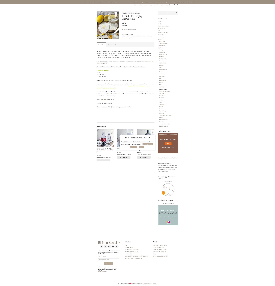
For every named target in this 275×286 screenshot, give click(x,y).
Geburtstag (161, 61)
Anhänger (161, 50)
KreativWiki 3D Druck (160, 245)
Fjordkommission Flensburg (150, 283)
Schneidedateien (161, 45)
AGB (126, 245)
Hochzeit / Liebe (163, 74)
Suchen (176, 13)
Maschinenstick (136, 12)
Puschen (161, 100)
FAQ (154, 254)
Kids (160, 78)
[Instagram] (105, 246)
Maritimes (161, 87)
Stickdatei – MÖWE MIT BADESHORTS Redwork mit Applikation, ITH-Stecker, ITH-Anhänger (105, 150)
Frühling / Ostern (163, 58)
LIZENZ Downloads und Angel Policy (137, 256)
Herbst (160, 71)
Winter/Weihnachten (164, 119)
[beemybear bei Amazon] (168, 189)
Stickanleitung (162, 111)
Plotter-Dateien (161, 41)
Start (123, 12)
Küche (160, 85)
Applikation (162, 52)
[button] (177, 5)
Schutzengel (162, 104)
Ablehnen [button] (142, 147)
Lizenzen (160, 39)
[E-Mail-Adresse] (101, 246)
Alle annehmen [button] (133, 147)
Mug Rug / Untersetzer (144, 36)
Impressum (128, 254)
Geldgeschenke (162, 63)
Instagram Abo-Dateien (163, 32)
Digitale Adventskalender (163, 26)
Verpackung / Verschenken (165, 115)
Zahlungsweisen (158, 247)
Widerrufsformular (131, 252)
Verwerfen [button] (190, 2)
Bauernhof (161, 56)
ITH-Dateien (129, 36)
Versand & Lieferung (160, 249)
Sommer (127, 38)
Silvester (161, 106)
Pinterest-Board (128, 107)
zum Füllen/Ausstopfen (164, 124)
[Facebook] (113, 246)
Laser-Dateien (161, 37)
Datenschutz (129, 247)
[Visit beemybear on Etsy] (168, 143)
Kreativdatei (160, 34)
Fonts (159, 30)
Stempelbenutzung (159, 252)
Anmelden (108, 264)
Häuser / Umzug (163, 69)
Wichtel (161, 117)
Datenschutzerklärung (102, 271)
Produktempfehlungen (160, 256)
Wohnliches (162, 121)
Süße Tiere (161, 113)
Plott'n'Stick (162, 98)
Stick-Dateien (128, 12)
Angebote (160, 21)
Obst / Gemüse (162, 95)
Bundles (160, 24)
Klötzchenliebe (162, 80)
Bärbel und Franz (163, 54)
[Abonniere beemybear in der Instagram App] (168, 215)
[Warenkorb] (174, 5)
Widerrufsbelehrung (132, 249)
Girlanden (161, 65)
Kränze (161, 82)
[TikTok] (117, 246)
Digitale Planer (161, 28)
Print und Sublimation (163, 43)
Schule (160, 102)
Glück (160, 67)
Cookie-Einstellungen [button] (147, 144)
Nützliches (161, 93)
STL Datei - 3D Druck (163, 126)
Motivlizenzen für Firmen (133, 258)
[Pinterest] (109, 246)
